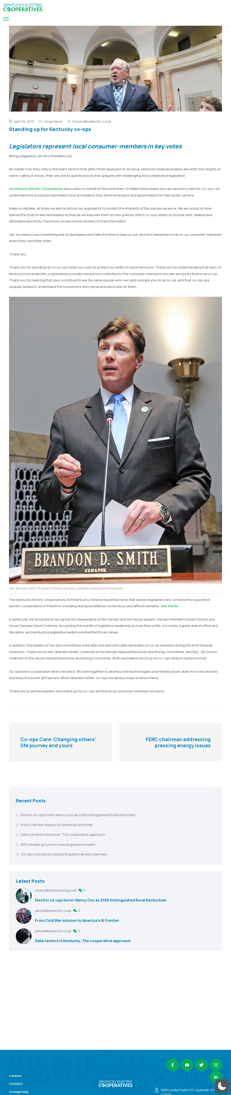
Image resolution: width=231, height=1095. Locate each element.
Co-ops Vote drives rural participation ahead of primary (64, 854)
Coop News (53, 121)
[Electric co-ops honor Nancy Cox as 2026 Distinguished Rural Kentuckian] (24, 896)
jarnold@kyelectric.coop (53, 910)
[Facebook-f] (172, 1065)
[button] (222, 1086)
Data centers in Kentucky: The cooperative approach (63, 834)
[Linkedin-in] (216, 1077)
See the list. (170, 606)
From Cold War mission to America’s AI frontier (57, 824)
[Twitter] (201, 1065)
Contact (15, 1083)
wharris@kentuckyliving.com (56, 890)
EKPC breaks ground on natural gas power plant (58, 844)
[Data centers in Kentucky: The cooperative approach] (24, 936)
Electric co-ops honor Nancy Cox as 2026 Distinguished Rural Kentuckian (78, 814)
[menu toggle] (6, 19)
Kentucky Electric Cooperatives (39, 188)
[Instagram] (216, 1065)
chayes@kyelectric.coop (91, 121)
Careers (15, 1075)
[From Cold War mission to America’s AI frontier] (24, 916)
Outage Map (19, 1091)
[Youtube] (187, 1065)
